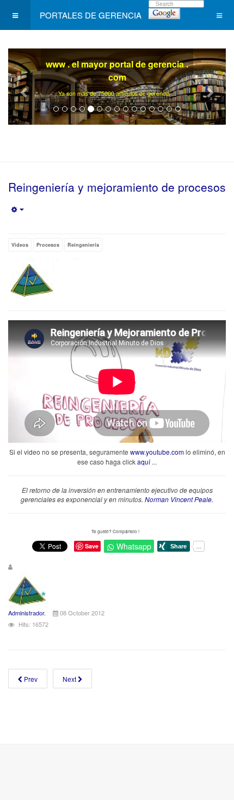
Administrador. (27, 612)
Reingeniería (83, 244)
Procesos (47, 244)
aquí (143, 461)
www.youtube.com (157, 451)
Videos (19, 244)
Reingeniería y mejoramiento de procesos (117, 187)
